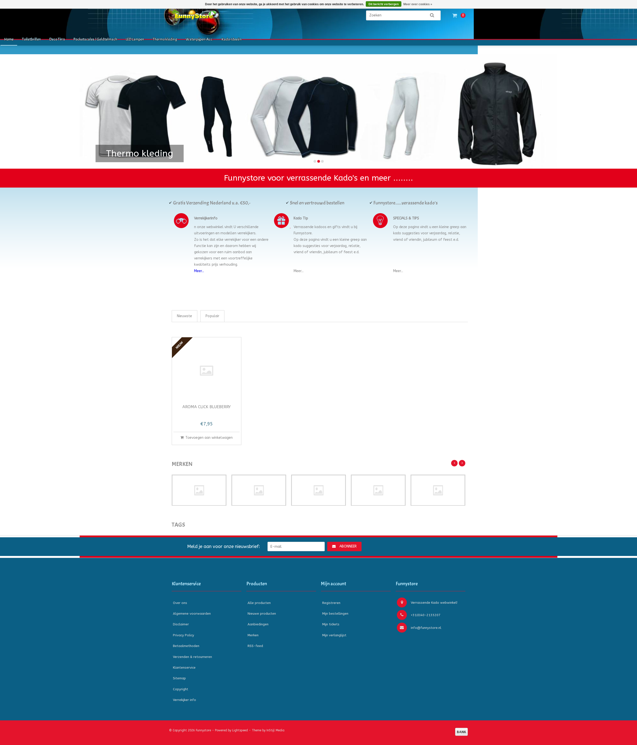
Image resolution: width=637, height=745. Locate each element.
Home (8, 39)
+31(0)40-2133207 (425, 615)
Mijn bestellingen (335, 613)
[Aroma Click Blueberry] (206, 370)
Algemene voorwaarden (192, 613)
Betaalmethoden (186, 646)
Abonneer (348, 546)
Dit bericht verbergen (384, 4)
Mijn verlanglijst (334, 635)
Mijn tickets (330, 624)
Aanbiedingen (258, 624)
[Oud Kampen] (378, 490)
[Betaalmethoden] (461, 732)
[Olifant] (258, 490)
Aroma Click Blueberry (206, 407)
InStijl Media (275, 730)
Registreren (331, 603)
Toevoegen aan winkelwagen (209, 438)
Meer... (199, 271)
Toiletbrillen (31, 39)
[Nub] (199, 490)
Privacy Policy (183, 635)
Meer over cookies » (417, 4)
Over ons (180, 603)
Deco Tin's (57, 39)
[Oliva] (318, 490)
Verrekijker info (184, 700)
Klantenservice (184, 667)
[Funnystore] (221, 18)
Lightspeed (240, 730)
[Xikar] (438, 490)
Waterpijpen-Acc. (199, 39)
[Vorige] (454, 463)
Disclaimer (181, 624)
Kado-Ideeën (231, 39)
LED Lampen (135, 39)
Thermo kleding (165, 39)
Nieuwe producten (262, 613)
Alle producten (259, 603)
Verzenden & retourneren (192, 657)
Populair (212, 316)
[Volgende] (462, 463)
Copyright (180, 689)
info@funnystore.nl (426, 628)
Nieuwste (184, 316)
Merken (253, 635)
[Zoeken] (431, 15)
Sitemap (179, 678)
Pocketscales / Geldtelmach (95, 39)
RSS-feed (255, 646)
